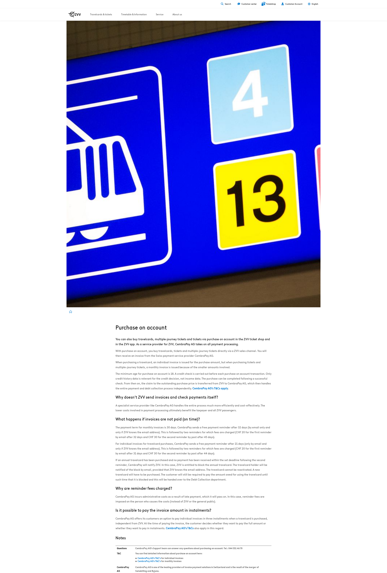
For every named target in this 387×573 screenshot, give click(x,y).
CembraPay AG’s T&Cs (180, 528)
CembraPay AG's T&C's (149, 558)
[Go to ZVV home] (74, 14)
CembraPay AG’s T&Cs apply (210, 388)
